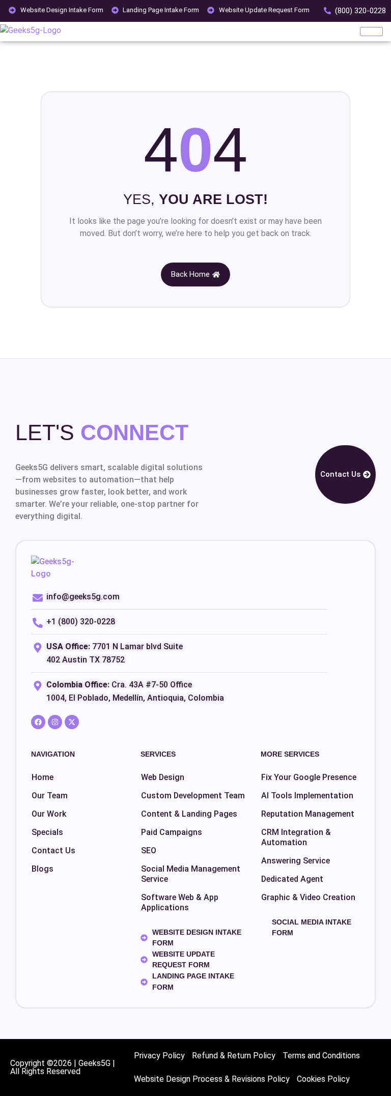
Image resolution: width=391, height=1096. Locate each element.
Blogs (42, 869)
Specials (47, 832)
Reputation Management (307, 814)
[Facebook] (38, 722)
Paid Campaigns (171, 832)
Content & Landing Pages (189, 814)
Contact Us (53, 850)
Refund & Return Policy (233, 1055)
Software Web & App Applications (179, 902)
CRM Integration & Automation (296, 837)
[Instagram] (55, 722)
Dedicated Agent (292, 879)
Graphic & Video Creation (308, 897)
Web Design (162, 777)
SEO (148, 850)
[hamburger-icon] (371, 31)
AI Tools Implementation (307, 795)
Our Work (49, 814)
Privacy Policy (159, 1055)
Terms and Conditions (321, 1055)
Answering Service (295, 861)
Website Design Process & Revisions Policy (212, 1079)
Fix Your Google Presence (308, 777)
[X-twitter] (72, 722)
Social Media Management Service (190, 874)
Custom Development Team (193, 795)
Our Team (50, 795)
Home (42, 777)
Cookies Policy (323, 1079)
